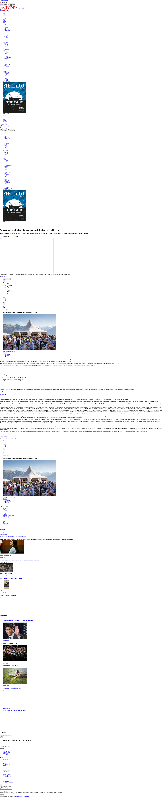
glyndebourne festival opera (8, 515)
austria (4, 509)
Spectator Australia (6, 770)
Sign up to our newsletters (8, 782)
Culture (6, 27)
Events (4, 19)
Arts (6, 51)
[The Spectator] (11, 8)
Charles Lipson (6, 685)
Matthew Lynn (3, 394)
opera (4, 521)
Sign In (20, 8)
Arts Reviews (5, 508)
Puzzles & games (8, 80)
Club (4, 20)
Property (7, 66)
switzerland (5, 524)
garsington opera (6, 513)
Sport (6, 67)
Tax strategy (5, 763)
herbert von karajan (6, 516)
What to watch (8, 63)
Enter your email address (5, 787)
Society (6, 44)
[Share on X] (5, 299)
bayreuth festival (6, 510)
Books (6, 52)
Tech (6, 28)
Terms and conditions (7, 762)
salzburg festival (6, 523)
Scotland (7, 49)
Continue (2, 795)
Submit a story (5, 753)
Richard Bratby (3, 557)
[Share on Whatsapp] (5, 301)
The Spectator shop (6, 773)
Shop (4, 22)
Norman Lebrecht (3, 436)
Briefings (4, 18)
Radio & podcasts (8, 57)
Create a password (3, 790)
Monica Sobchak (3, 534)
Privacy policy (5, 760)
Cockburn (7, 26)
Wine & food (7, 64)
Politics (6, 24)
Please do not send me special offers (9, 793)
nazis (4, 520)
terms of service (18, 796)
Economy (7, 48)
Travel (6, 65)
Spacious (11, 294)
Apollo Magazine (6, 771)
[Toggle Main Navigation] (1, 8)
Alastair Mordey (3, 592)
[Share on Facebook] (5, 298)
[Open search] (1, 124)
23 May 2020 (5, 276)
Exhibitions (7, 53)
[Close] (1, 737)
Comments (6, 296)
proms (4, 522)
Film (6, 55)
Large (10, 287)
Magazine (7, 29)
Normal (10, 291)
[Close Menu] (1, 126)
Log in (10, 786)
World (6, 45)
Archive (4, 21)
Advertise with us (6, 752)
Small (9, 283)
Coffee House (5, 42)
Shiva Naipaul (5, 663)
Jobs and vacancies (6, 764)
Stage (6, 59)
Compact (10, 290)
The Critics (5, 224)
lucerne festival (6, 517)
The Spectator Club (7, 776)
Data (6, 46)
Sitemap (4, 765)
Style (6, 68)
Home (4, 13)
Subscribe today (6, 781)
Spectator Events (6, 775)
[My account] (23, 8)
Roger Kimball (6, 640)
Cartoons (7, 79)
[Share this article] (4, 302)
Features (7, 73)
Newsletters (5, 15)
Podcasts (4, 16)
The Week (7, 72)
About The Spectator (7, 759)
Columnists (7, 74)
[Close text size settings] (4, 281)
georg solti (5, 514)
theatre (4, 525)
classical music (6, 511)
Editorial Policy (6, 754)
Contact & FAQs (6, 751)
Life (3, 60)
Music (6, 56)
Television (7, 58)
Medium (10, 285)
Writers (4, 14)
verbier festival (6, 527)
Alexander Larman (6, 708)
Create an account (4, 786)
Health (6, 70)
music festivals (6, 518)
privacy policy (27, 796)
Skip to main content (4, 0)
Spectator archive (6, 774)
